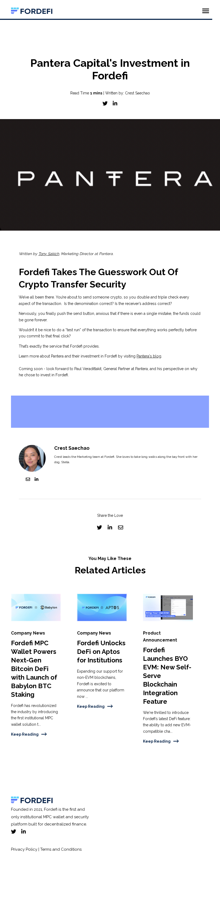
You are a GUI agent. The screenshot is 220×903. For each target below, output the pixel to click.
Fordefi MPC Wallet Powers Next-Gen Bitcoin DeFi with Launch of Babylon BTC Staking (34, 668)
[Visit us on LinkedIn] (23, 831)
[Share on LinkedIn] (115, 103)
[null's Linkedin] (36, 480)
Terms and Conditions (60, 849)
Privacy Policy (24, 849)
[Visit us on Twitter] (13, 831)
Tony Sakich (48, 254)
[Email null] (28, 480)
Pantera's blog (149, 356)
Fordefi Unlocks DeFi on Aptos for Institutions (101, 651)
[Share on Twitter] (105, 103)
